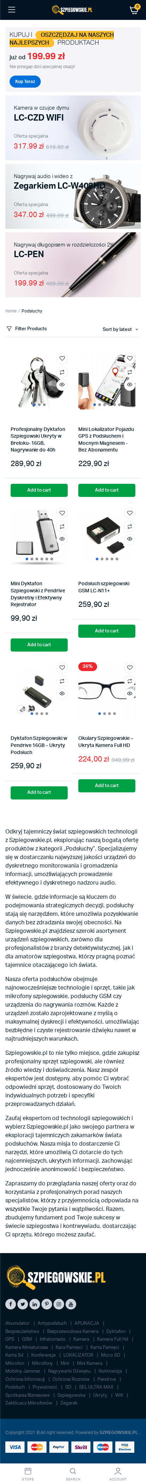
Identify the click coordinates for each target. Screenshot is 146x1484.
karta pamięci (105, 1347)
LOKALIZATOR (78, 1355)
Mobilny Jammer (23, 1371)
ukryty (100, 1395)
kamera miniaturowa (27, 1347)
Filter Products (31, 329)
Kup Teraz (25, 81)
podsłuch (15, 1387)
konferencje (44, 1355)
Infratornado (53, 1339)
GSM (27, 1339)
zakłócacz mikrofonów (29, 1403)
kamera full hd (113, 1339)
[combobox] (120, 330)
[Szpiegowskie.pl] (73, 10)
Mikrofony (43, 1363)
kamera (81, 1339)
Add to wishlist (62, 359)
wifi (119, 1395)
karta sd (14, 1355)
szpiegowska (71, 1395)
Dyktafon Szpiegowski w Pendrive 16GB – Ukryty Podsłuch (39, 745)
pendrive (107, 1379)
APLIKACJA (87, 1323)
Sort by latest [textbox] (117, 329)
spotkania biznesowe (28, 1395)
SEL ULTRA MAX (96, 1387)
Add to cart (39, 490)
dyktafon (116, 1331)
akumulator (18, 1323)
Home (11, 311)
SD (68, 1387)
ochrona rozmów (71, 1379)
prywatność (46, 1387)
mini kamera (90, 1363)
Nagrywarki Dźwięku (70, 1371)
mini (65, 1363)
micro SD (111, 1355)
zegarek (69, 1403)
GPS (10, 1339)
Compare (62, 372)
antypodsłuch (53, 1323)
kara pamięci (70, 1347)
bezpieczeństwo (22, 1331)
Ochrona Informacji (25, 1379)
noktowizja (111, 1371)
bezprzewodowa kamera (73, 1331)
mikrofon (15, 1363)
